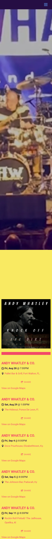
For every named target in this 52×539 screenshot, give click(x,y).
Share (27, 382)
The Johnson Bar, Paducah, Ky (21, 482)
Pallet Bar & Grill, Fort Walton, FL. (22, 373)
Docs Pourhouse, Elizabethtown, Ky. (24, 445)
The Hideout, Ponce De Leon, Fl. (22, 409)
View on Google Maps (13, 388)
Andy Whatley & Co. (18, 363)
